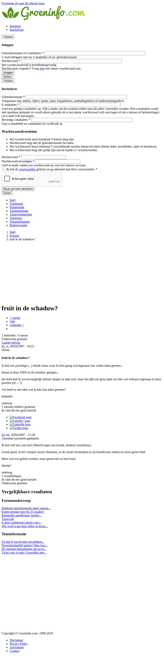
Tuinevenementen (21, 214)
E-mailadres (10, 104)
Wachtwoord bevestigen (18, 161)
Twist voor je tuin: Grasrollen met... (24, 552)
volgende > (17, 325)
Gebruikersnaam (13, 97)
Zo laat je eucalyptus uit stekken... (23, 541)
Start (12, 200)
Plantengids (17, 207)
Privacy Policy (19, 643)
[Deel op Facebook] (21, 417)
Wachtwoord (11, 61)
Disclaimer (16, 640)
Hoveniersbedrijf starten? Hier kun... (25, 545)
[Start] (44, 19)
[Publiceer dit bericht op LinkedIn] (20, 424)
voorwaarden (27, 169)
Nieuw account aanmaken (18, 188)
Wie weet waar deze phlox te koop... (25, 526)
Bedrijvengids (18, 225)
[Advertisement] (82, 272)
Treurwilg (8, 519)
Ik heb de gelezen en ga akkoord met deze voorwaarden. (51, 169)
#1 (3, 346)
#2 (3, 434)
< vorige (15, 318)
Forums (14, 235)
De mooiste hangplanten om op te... (24, 549)
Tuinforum (16, 203)
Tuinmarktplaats (20, 221)
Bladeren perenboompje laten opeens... (26, 508)
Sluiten (7, 76)
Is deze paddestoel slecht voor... (21, 522)
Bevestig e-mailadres (16, 119)
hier (42, 68)
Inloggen (15, 26)
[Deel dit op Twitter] (19, 428)
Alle (12, 321)
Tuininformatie (19, 211)
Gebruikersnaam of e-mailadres (22, 53)
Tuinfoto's (16, 218)
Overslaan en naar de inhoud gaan (23, 3)
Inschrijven (17, 29)
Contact (14, 651)
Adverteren (17, 647)
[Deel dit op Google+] (20, 420)
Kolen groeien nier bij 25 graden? (23, 511)
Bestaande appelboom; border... (21, 515)
